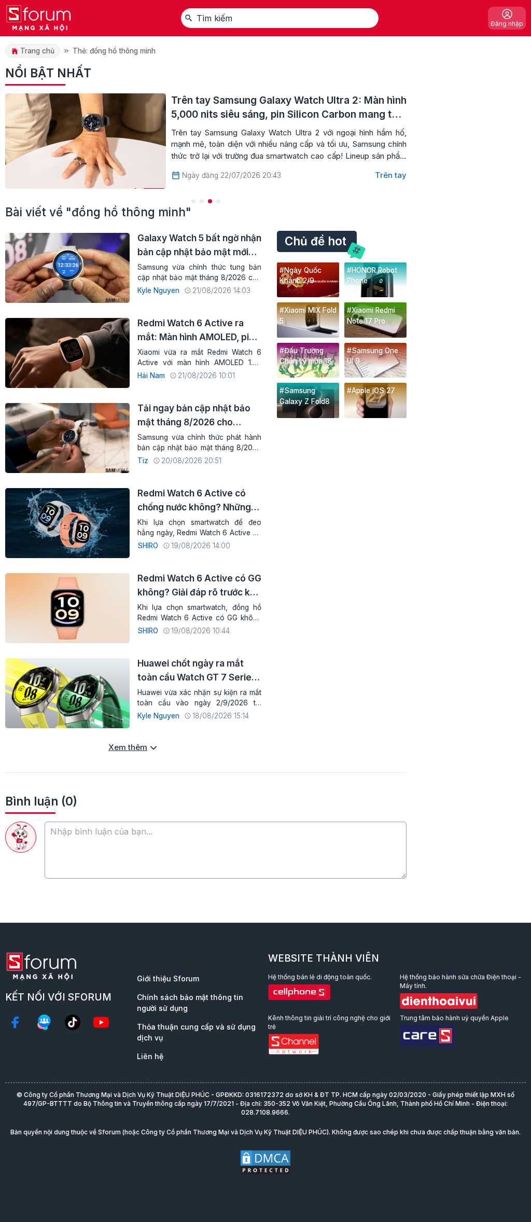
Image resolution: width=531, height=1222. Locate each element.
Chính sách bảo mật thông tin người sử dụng (190, 1002)
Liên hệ (150, 1056)
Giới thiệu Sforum (168, 978)
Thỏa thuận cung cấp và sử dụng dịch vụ (196, 1032)
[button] (193, 201)
